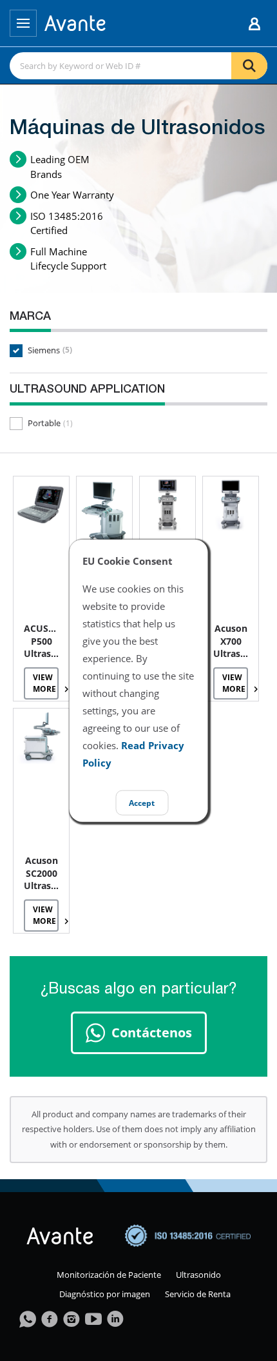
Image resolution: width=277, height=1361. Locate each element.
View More (44, 682)
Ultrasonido (198, 1274)
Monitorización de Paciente (109, 1274)
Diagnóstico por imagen (104, 1294)
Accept (142, 802)
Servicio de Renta (198, 1294)
